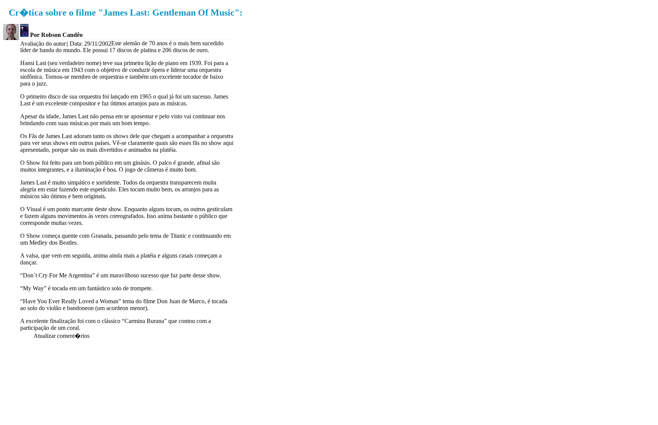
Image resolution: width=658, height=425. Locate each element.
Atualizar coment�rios (61, 336)
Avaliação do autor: (43, 43)
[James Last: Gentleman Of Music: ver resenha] (24, 35)
